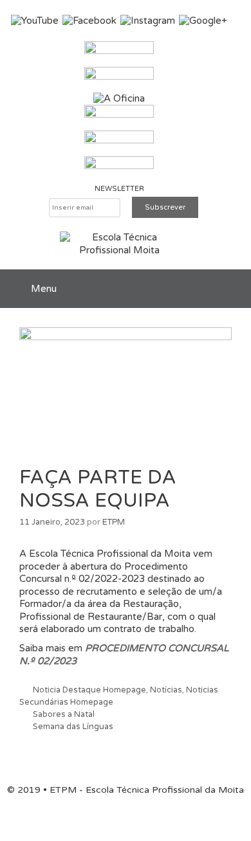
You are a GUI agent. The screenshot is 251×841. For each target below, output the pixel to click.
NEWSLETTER (119, 189)
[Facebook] (89, 20)
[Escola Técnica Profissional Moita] (119, 243)
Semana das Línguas (73, 726)
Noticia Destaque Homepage (89, 690)
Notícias (166, 690)
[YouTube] (34, 20)
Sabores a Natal (64, 714)
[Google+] (203, 20)
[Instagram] (147, 20)
